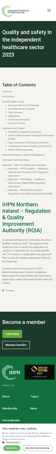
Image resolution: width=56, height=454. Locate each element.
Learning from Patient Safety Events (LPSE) (30, 146)
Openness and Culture (13, 128)
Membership (9, 408)
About (6, 396)
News (33, 408)
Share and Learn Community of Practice (28, 142)
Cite (12, 385)
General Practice (16, 123)
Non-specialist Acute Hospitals (23, 105)
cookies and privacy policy (13, 439)
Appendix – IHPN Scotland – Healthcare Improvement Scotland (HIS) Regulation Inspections (28, 172)
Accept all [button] (11, 448)
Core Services (15, 112)
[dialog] (28, 439)
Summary (7, 91)
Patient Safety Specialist (20, 149)
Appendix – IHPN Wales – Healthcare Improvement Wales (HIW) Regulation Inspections (27, 183)
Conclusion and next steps (15, 160)
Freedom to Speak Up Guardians (24, 132)
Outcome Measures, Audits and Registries (23, 155)
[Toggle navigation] (49, 10)
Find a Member (11, 420)
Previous (9, 290)
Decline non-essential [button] (38, 448)
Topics (34, 396)
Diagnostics (14, 116)
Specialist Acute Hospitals (21, 109)
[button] (28, 442)
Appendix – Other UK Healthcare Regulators (24, 165)
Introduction (8, 96)
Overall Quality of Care (13, 101)
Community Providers (19, 119)
